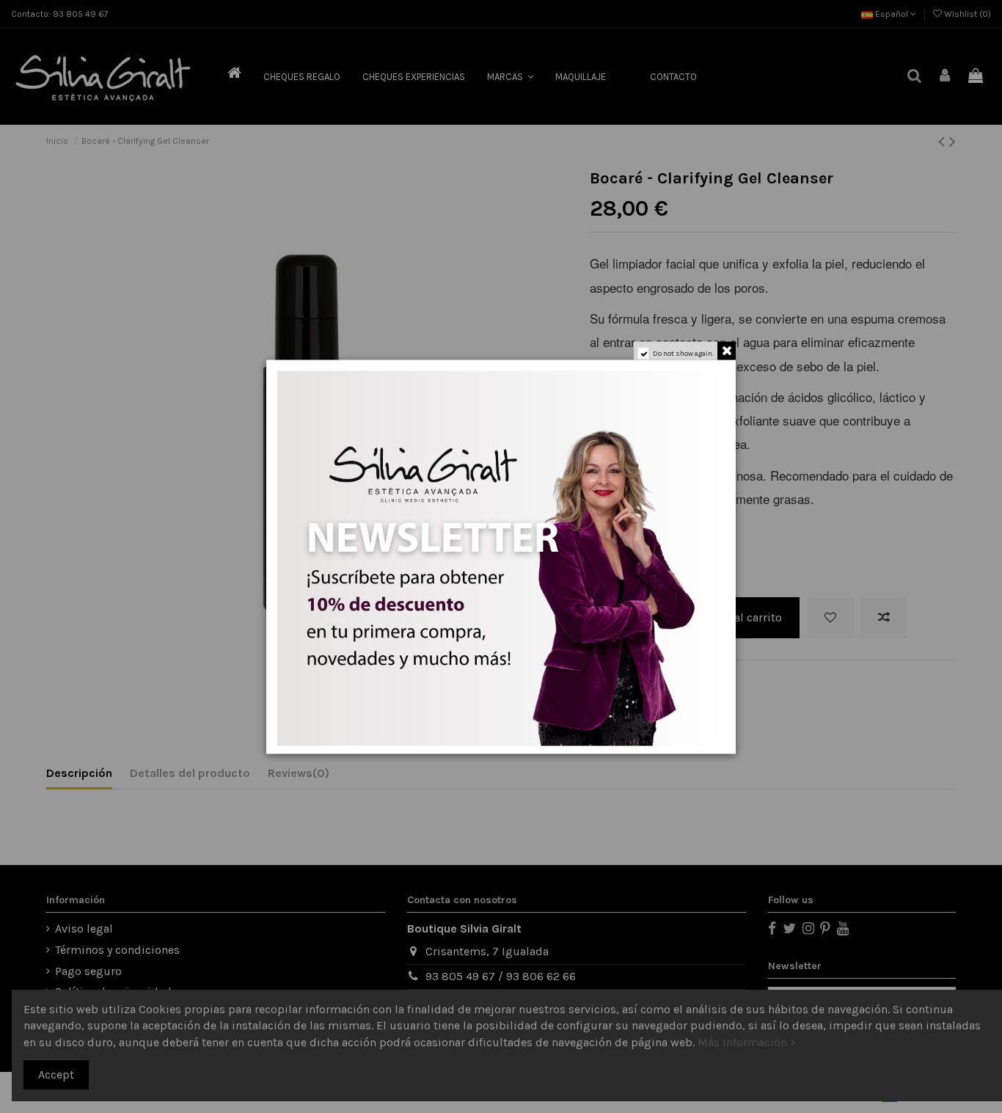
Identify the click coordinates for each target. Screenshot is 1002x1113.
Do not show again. (683, 353)
